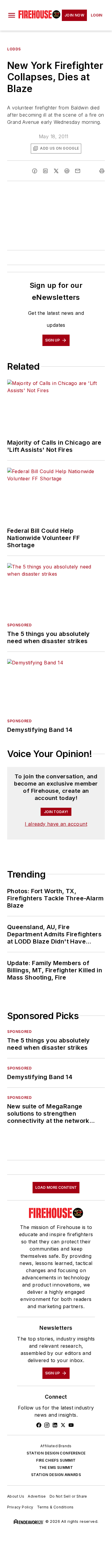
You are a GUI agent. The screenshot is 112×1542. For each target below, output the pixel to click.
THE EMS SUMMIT (56, 1467)
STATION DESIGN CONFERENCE (56, 1453)
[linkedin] (45, 171)
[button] (11, 15)
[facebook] (35, 171)
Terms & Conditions (55, 1507)
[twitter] (56, 171)
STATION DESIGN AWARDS (56, 1474)
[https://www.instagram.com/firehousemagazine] (47, 1425)
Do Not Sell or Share (68, 1496)
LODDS (14, 49)
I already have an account (56, 824)
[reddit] (67, 171)
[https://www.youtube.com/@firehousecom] (71, 1425)
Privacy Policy (20, 1507)
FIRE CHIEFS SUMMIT (56, 1460)
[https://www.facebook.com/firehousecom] (39, 1425)
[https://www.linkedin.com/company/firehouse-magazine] (55, 1425)
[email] (78, 171)
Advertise (37, 1496)
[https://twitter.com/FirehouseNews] (63, 1425)
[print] (102, 171)
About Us (15, 1496)
